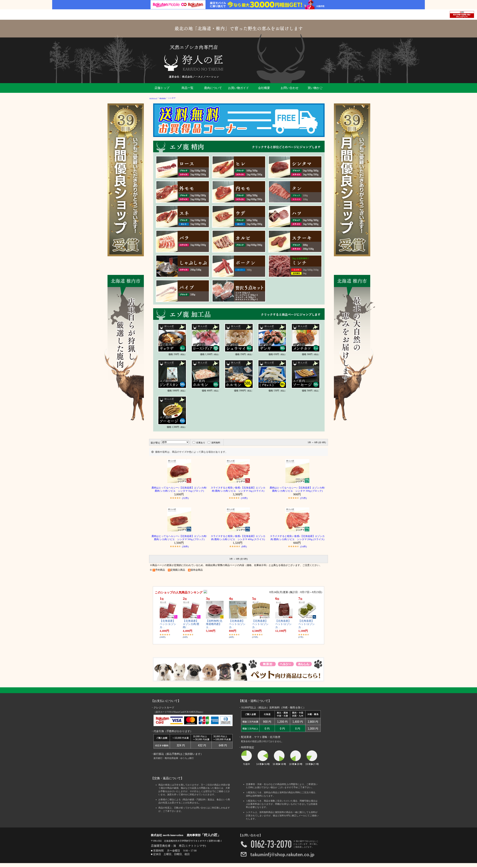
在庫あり (200, 442)
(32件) (185, 498)
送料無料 (215, 442)
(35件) (303, 498)
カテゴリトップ (153, 98)
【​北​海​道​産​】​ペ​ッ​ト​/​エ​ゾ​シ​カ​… (168, 624)
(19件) (244, 498)
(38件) (185, 546)
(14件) (303, 546)
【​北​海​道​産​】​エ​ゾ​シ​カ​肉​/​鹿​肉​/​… (191, 624)
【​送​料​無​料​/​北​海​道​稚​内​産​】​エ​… (214, 624)
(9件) (244, 546)
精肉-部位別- (162, 98)
